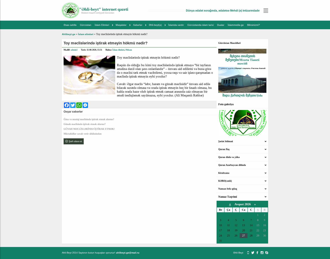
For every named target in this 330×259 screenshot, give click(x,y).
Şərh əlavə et (75, 141)
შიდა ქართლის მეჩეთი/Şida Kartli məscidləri (242, 93)
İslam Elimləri (102, 25)
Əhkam (128, 50)
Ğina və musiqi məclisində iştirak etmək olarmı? (89, 119)
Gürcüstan (85, 25)
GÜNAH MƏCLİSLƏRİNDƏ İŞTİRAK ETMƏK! (89, 129)
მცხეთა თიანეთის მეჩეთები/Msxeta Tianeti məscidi (242, 56)
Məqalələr (121, 25)
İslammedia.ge (236, 25)
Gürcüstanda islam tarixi (200, 25)
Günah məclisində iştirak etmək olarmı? (85, 124)
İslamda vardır (176, 25)
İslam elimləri (118, 50)
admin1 (74, 50)
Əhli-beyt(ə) (155, 25)
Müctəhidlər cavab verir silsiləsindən (83, 134)
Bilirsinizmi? (253, 25)
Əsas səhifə (70, 25)
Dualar (220, 25)
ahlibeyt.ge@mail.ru (127, 252)
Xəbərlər (137, 25)
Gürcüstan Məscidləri (229, 43)
